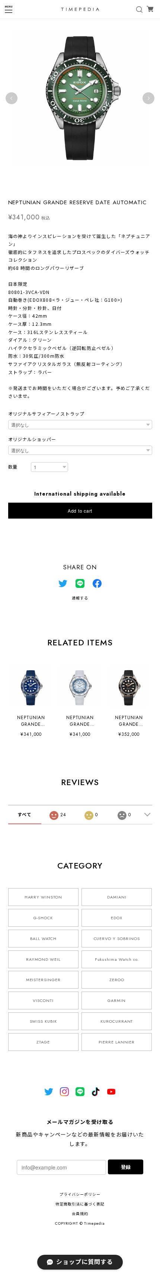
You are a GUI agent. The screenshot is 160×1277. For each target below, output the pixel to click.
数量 (13, 467)
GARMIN (117, 1000)
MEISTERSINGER (43, 980)
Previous (11, 98)
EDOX (116, 918)
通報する (80, 598)
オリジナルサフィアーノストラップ (46, 414)
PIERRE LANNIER (117, 1042)
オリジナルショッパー (32, 440)
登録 (126, 1166)
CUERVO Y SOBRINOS (117, 939)
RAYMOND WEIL (43, 959)
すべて (24, 814)
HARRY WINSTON (43, 897)
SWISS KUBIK (43, 1021)
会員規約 (80, 1214)
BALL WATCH (43, 939)
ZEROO (116, 980)
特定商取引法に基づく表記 (80, 1204)
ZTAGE (43, 1042)
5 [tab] (91, 185)
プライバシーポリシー (80, 1194)
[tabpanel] (80, 98)
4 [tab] (84, 185)
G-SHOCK (43, 918)
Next (148, 98)
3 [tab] (76, 185)
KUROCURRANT (116, 1021)
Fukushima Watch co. (117, 959)
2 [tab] (69, 185)
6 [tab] (98, 185)
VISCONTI (43, 1000)
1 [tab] (61, 185)
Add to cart (80, 510)
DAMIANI (117, 897)
